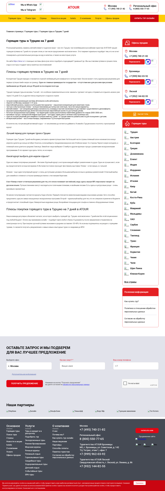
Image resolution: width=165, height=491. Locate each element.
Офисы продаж (13, 455)
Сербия (134, 224)
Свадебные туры (33, 461)
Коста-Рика (136, 197)
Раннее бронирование (35, 444)
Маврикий (135, 208)
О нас (54, 431)
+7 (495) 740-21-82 (116, 9)
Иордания (135, 170)
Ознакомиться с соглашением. (34, 488)
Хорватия (135, 252)
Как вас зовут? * (66, 360)
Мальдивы (136, 214)
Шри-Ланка (136, 268)
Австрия (134, 137)
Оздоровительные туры (36, 464)
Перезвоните (134, 62)
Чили (132, 263)
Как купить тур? (131, 301)
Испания (134, 175)
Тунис (133, 241)
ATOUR (73, 7)
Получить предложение (24, 383)
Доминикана (136, 154)
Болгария (135, 143)
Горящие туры (31, 31)
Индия (133, 164)
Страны (10, 438)
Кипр (132, 186)
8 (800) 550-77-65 (141, 9)
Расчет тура (143, 114)
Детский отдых (32, 468)
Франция (134, 246)
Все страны (130, 282)
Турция (134, 132)
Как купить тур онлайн (62, 438)
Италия (134, 181)
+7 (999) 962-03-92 (138, 76)
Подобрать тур (32, 437)
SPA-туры (29, 474)
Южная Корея (137, 273)
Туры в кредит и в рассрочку (33, 432)
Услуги (9, 452)
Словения (135, 230)
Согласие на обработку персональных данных (63, 456)
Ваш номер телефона (122, 360)
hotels (9, 445)
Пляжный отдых (32, 454)
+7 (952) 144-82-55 (138, 96)
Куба (132, 203)
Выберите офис (12, 360)
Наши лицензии (59, 441)
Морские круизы (33, 447)
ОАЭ (132, 219)
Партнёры (57, 445)
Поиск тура (11, 434)
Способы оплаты (60, 448)
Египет (133, 159)
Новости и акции (14, 441)
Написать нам (147, 430)
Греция (133, 148)
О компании (11, 448)
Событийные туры (33, 471)
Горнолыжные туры (34, 457)
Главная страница (14, 31)
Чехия (133, 257)
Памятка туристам (61, 452)
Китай (133, 192)
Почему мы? (58, 434)
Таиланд (134, 235)
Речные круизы (32, 450)
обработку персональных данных (76, 384)
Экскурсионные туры (35, 440)
